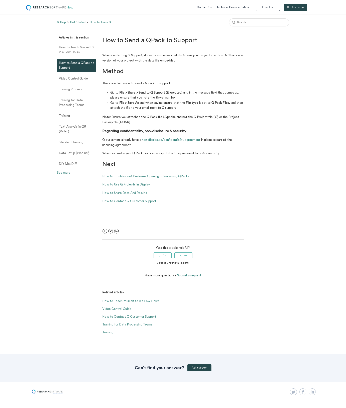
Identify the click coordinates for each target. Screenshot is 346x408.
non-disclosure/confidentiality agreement (171, 140)
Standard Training (71, 142)
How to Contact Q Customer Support (129, 201)
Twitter (110, 231)
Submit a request (189, 275)
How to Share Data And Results (124, 193)
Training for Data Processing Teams (71, 103)
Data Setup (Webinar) (74, 153)
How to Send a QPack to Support (76, 65)
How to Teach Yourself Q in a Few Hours (76, 50)
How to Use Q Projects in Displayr (126, 184)
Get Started (77, 22)
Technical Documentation (232, 7)
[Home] (49, 10)
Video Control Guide (73, 78)
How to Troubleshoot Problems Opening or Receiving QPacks (145, 176)
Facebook (104, 231)
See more (63, 172)
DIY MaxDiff (68, 164)
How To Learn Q (100, 22)
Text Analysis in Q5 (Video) (72, 129)
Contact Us (204, 7)
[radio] (163, 255)
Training (64, 116)
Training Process (70, 89)
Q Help (61, 22)
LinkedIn (116, 231)
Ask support (199, 367)
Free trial (268, 7)
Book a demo (295, 7)
